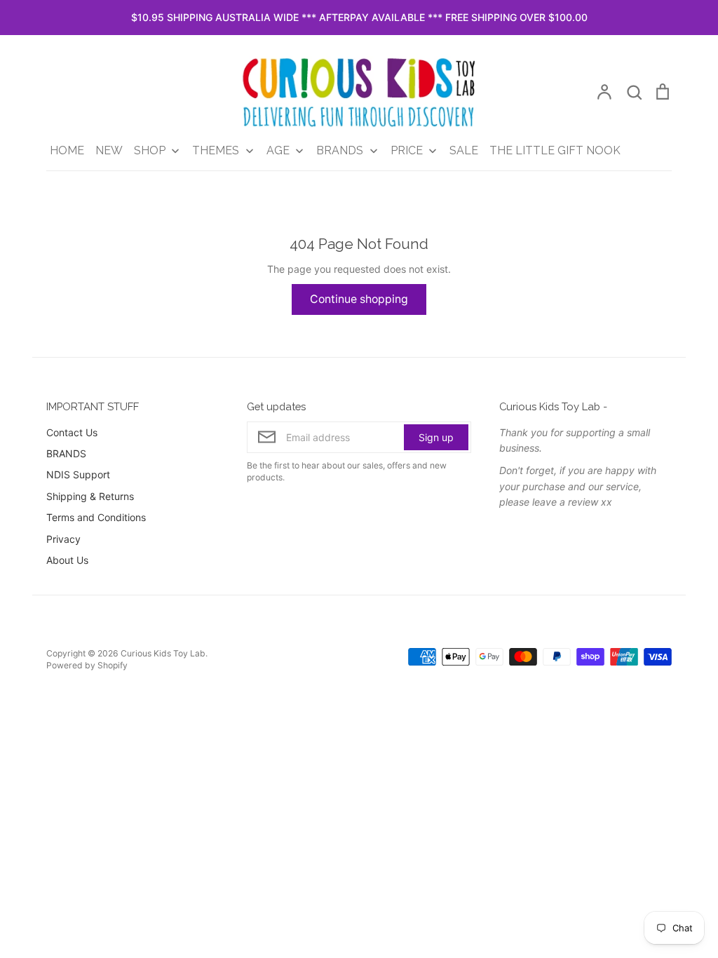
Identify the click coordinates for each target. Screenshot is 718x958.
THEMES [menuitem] (215, 150)
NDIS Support (78, 474)
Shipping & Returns (90, 496)
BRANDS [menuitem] (339, 150)
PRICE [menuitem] (407, 150)
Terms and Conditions (96, 517)
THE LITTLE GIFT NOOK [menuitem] (555, 150)
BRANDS (66, 453)
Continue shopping (359, 299)
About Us (67, 560)
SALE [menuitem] (463, 150)
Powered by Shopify (87, 665)
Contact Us (71, 432)
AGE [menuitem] (278, 150)
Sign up (436, 437)
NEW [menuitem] (109, 150)
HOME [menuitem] (67, 150)
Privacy (63, 539)
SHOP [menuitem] (149, 150)
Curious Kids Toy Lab (163, 653)
